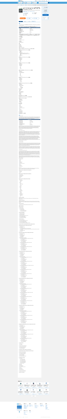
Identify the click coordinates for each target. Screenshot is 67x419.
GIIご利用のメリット (25, 408)
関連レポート (33, 21)
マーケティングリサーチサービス (31, 406)
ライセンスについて (45, 13)
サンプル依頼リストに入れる (21, 387)
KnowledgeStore (25, 414)
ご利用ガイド (35, 403)
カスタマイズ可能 (25, 15)
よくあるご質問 (36, 407)
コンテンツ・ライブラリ (47, 409)
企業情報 (46, 403)
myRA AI (24, 413)
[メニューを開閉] (49, 1)
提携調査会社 (47, 407)
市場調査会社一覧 (25, 407)
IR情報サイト (47, 408)
